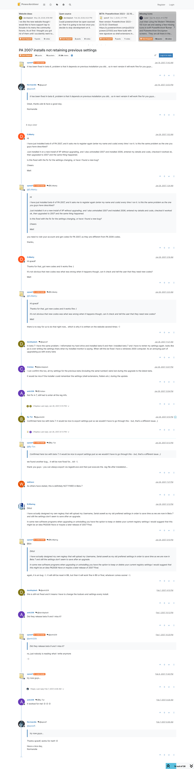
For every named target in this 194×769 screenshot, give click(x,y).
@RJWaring (53, 540)
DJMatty (30, 134)
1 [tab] (88, 44)
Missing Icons (146, 13)
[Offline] (22, 64)
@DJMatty (52, 186)
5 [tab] (105, 44)
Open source (65, 13)
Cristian (30, 367)
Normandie (31, 85)
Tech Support (26, 39)
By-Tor (30, 417)
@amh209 (40, 417)
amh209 (30, 391)
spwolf (106, 18)
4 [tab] (101, 44)
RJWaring (31, 504)
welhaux (30, 482)
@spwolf (43, 85)
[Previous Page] (20, 27)
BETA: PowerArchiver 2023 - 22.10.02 (117, 13)
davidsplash (28, 18)
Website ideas (25, 13)
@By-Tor (52, 443)
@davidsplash (42, 367)
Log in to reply (166, 55)
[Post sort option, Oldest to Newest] (155, 55)
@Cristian (41, 391)
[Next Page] (174, 27)
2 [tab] (92, 44)
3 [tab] (97, 44)
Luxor (146, 18)
